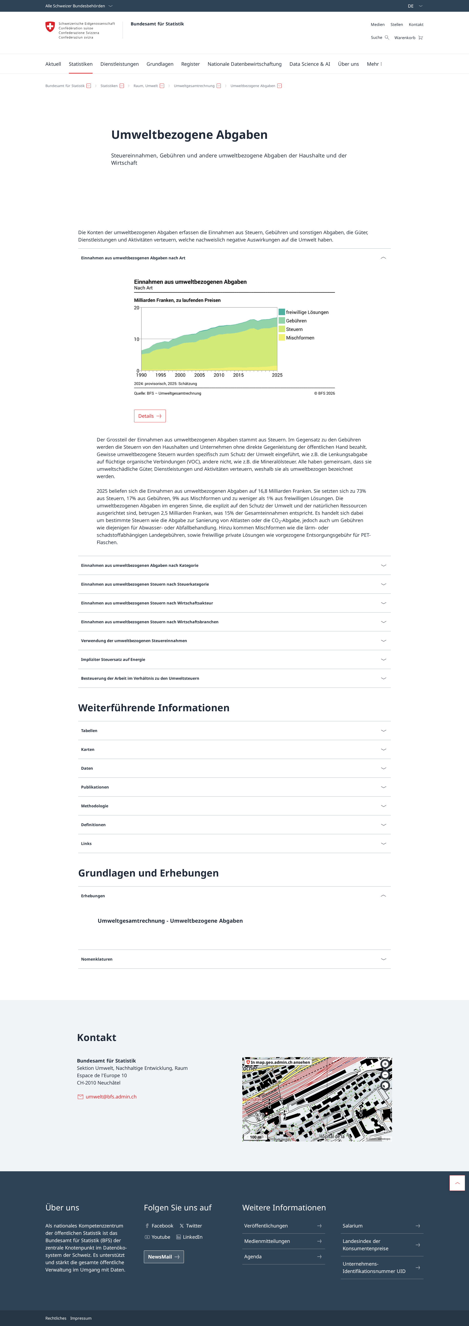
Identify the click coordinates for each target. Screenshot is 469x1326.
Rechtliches (55, 1318)
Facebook (162, 1225)
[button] (53, 64)
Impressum (81, 1318)
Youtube (161, 1237)
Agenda (253, 1256)
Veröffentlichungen (266, 1225)
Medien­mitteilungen (267, 1241)
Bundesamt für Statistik (157, 24)
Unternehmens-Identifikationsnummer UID (374, 1267)
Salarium (353, 1225)
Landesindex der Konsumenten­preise (365, 1245)
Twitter (194, 1225)
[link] (234, 922)
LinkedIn (193, 1237)
